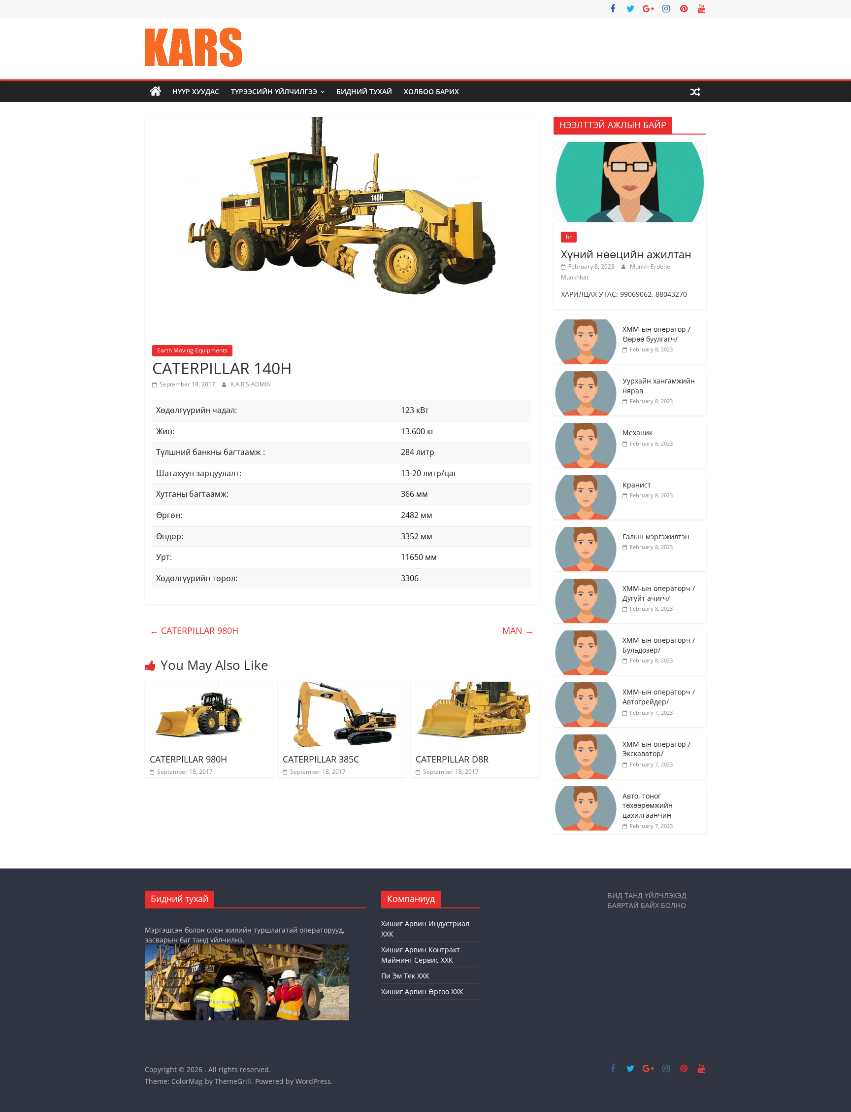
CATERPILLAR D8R (452, 759)
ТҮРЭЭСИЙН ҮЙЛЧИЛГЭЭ (274, 91)
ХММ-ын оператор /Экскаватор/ (656, 749)
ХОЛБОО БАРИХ (431, 91)
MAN (518, 630)
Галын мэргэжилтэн (655, 536)
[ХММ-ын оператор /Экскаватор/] (586, 739)
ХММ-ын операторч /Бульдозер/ (658, 645)
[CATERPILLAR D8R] (475, 687)
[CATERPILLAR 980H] (209, 687)
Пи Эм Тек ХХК (405, 975)
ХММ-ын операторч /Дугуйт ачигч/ (658, 593)
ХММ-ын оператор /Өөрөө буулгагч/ (656, 334)
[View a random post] (695, 91)
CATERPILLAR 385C (321, 759)
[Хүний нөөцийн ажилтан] (630, 147)
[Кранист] (586, 480)
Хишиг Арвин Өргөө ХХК (422, 991)
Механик (637, 432)
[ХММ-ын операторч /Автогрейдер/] (586, 687)
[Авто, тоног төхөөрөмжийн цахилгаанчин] (586, 791)
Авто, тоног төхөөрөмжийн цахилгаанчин (647, 805)
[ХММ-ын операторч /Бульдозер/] (586, 635)
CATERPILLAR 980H (194, 630)
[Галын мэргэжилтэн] (586, 532)
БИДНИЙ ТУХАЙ (364, 91)
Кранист (636, 484)
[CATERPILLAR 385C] (342, 687)
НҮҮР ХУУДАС (195, 91)
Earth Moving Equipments (192, 350)
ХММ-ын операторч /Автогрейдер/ (658, 696)
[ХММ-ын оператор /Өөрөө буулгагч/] (586, 324)
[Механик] (586, 428)
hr (569, 237)
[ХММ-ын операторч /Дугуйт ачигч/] (586, 584)
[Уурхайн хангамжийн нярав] (586, 376)
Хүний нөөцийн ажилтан (626, 253)
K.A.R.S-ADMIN (250, 384)
